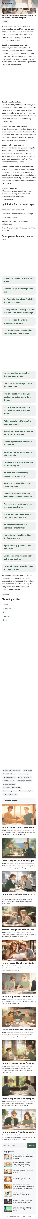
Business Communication (27, 1135)
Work (5, 21)
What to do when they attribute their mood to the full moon (23, 1201)
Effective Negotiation (9, 777)
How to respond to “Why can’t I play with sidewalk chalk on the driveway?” (23, 1156)
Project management (9, 791)
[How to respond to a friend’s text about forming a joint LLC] (19, 950)
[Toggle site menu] (34, 3)
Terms (29, 1216)
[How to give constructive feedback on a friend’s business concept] (19, 1050)
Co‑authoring (27, 770)
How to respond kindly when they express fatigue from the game (23, 1209)
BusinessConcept (13, 1066)
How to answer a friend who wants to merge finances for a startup (19, 1132)
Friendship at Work (8, 781)
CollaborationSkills (26, 1066)
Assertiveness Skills (13, 932)
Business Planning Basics (15, 1033)
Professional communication (12, 787)
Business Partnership (14, 1101)
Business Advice (18, 897)
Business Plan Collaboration (11, 770)
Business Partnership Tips (15, 830)
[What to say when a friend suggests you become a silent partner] (19, 848)
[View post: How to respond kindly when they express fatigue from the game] (8, 1209)
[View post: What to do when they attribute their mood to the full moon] (8, 1201)
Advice (9, 897)
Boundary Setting (12, 864)
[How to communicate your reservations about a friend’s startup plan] (19, 881)
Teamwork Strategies (25, 791)
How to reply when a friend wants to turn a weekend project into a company (19, 1030)
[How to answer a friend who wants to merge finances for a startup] (19, 1119)
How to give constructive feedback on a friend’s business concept (19, 1063)
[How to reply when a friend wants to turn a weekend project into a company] (19, 1017)
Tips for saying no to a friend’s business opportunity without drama (19, 929)
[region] (19, 83)
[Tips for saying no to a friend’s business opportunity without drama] (19, 916)
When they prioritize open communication (21, 1179)
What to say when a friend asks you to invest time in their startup (19, 996)
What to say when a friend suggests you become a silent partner (19, 861)
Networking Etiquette (9, 784)
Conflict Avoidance (9, 774)
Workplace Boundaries (10, 794)
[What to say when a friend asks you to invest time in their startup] (19, 983)
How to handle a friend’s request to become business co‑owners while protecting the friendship (19, 827)
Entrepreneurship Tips (24, 777)
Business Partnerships (26, 864)
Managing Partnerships (24, 781)
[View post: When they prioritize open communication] (8, 1179)
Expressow (8, 3)
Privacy (23, 1216)
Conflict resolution (30, 1033)
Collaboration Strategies (30, 1101)
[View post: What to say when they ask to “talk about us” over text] (8, 1194)
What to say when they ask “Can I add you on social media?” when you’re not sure (23, 1164)
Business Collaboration (14, 999)
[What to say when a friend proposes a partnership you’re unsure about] (19, 1086)
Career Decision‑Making (29, 932)
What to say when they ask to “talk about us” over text (22, 1194)
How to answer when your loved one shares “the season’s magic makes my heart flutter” (23, 1186)
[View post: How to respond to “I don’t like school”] (8, 1171)
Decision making (23, 774)
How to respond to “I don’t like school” (23, 1171)
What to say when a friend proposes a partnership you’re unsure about (19, 1098)
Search (32, 1146)
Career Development (30, 999)
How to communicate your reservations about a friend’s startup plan (19, 894)
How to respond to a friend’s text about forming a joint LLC (19, 963)
